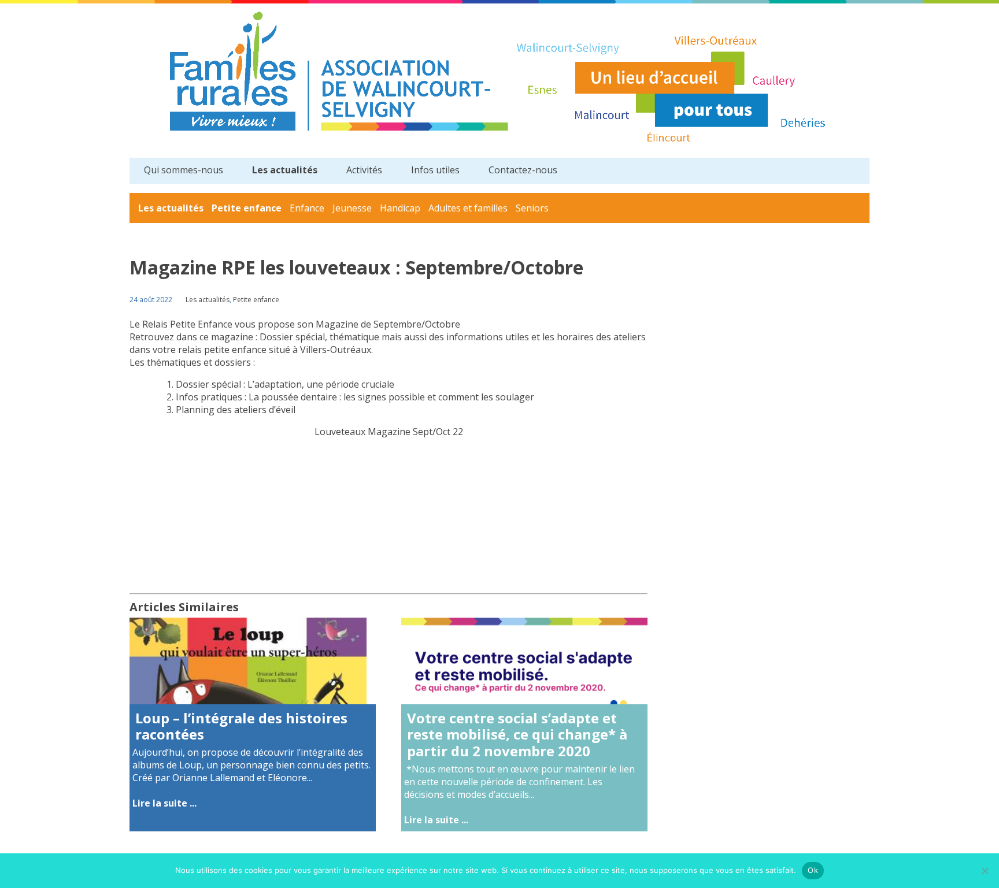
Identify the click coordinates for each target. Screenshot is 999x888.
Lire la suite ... (164, 803)
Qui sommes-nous (183, 170)
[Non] (984, 870)
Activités (364, 170)
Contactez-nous (523, 170)
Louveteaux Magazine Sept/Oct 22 (388, 431)
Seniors (532, 208)
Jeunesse (352, 208)
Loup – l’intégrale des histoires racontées (241, 726)
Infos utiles (435, 170)
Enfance (307, 208)
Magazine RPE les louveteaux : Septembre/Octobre (356, 267)
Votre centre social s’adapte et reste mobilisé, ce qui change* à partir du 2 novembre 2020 (517, 734)
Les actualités (284, 170)
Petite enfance (247, 208)
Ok (813, 870)
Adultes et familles (468, 208)
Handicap (400, 208)
